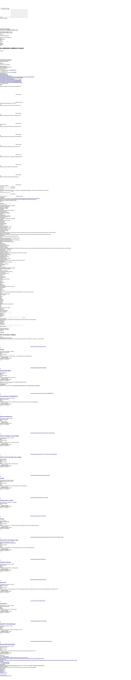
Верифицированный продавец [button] (6, 59)
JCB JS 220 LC (3, 603)
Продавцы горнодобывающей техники (69, 660)
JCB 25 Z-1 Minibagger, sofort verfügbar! (9, 435)
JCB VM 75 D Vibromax (5, 562)
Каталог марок (41, 665)
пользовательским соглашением (33, 198)
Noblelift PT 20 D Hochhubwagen (8, 623)
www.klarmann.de (3, 73)
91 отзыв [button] (1, 34)
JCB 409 (2, 518)
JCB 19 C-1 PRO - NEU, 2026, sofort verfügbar (10, 457)
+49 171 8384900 (13, 72)
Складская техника (12, 658)
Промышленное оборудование (27, 658)
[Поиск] (19, 13)
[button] (65, 23)
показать (2, 332)
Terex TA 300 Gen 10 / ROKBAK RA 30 (9, 396)
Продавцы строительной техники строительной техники (10, 660)
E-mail (12, 191)
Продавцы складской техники (33, 660)
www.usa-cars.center (4, 74)
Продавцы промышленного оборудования (54, 660)
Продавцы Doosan (42, 660)
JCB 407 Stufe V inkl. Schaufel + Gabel (9, 540)
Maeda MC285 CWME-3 (5, 370)
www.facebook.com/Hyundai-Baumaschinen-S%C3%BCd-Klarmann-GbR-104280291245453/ (17, 76)
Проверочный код (19, 196)
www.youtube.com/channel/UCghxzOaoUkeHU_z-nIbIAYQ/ (11, 79)
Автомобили (18, 658)
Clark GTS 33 (3, 582)
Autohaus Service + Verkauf (6, 500)
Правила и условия (3, 665)
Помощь (4, 662)
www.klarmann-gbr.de (4, 75)
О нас (1, 662)
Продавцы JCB (24, 660)
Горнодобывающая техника (38, 658)
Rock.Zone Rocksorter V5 (6, 416)
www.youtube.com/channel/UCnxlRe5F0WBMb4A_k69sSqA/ (11, 82)
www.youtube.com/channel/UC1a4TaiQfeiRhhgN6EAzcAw (10, 81)
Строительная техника (4, 658)
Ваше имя (13, 186)
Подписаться (2, 384)
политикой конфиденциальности (20, 198)
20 (3, 656)
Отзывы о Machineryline (33, 665)
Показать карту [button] (18, 94)
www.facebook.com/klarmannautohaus (7, 78)
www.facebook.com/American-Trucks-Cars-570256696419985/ (11, 77)
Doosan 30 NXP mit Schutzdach (7, 644)
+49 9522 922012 (13, 70)
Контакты (7, 662)
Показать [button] (8, 70)
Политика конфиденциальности (14, 665)
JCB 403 (2, 349)
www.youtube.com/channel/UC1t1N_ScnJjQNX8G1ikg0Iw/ (10, 80)
